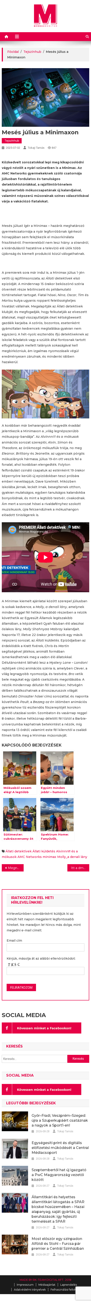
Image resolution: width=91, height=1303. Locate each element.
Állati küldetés (43, 851)
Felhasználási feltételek (66, 1289)
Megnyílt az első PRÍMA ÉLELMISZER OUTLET (16, 868)
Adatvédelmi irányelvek (30, 1289)
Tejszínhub (11, 140)
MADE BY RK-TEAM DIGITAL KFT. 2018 (45, 1279)
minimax (49, 857)
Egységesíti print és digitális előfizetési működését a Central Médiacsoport (60, 1148)
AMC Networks (29, 857)
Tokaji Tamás (36, 147)
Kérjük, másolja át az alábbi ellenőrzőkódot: (41, 958)
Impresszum (25, 1284)
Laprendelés (68, 1284)
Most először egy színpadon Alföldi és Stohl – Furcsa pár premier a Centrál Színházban (58, 1244)
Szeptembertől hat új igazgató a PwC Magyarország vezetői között (59, 1175)
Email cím (14, 941)
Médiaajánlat (46, 1284)
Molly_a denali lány (72, 857)
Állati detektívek (19, 851)
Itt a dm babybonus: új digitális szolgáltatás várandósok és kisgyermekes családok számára (80, 868)
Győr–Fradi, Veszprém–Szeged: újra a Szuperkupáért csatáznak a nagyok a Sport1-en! (60, 1120)
